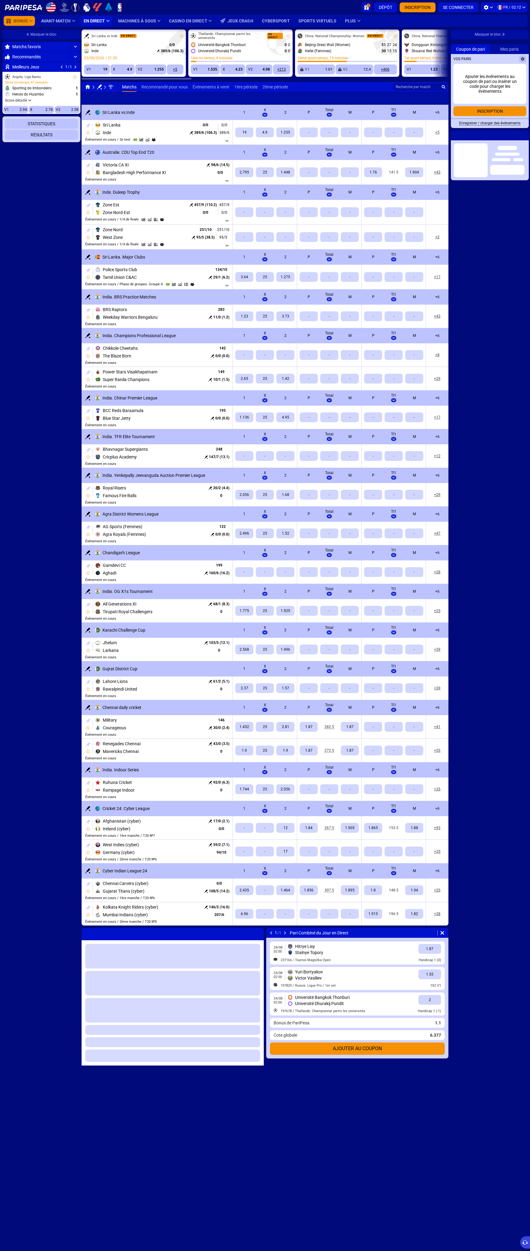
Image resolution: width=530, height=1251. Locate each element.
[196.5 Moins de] (414, 914)
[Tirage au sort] (155, 219)
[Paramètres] (488, 7)
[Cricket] (99, 87)
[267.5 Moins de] (350, 828)
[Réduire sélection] (68, 131)
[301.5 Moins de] (350, 890)
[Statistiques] (141, 139)
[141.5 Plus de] (373, 172)
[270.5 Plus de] (309, 750)
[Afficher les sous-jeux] (227, 141)
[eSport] (415, 98)
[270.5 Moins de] (350, 750)
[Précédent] (61, 66)
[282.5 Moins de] (350, 727)
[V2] (285, 132)
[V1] (244, 132)
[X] (265, 132)
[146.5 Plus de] (373, 890)
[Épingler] (88, 126)
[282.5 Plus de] (309, 727)
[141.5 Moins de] (414, 172)
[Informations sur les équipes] (153, 139)
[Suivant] (75, 66)
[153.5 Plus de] (373, 828)
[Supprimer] (442, 933)
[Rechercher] (443, 87)
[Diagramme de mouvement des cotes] (147, 139)
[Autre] (396, 98)
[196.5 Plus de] (373, 914)
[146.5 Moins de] (414, 890)
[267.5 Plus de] (309, 828)
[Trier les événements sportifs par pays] (75, 131)
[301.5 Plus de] (309, 890)
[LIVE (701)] (87, 87)
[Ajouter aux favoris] (75, 77)
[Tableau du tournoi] (186, 284)
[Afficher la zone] (135, 139)
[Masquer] (75, 211)
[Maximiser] (75, 47)
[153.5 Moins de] (414, 828)
